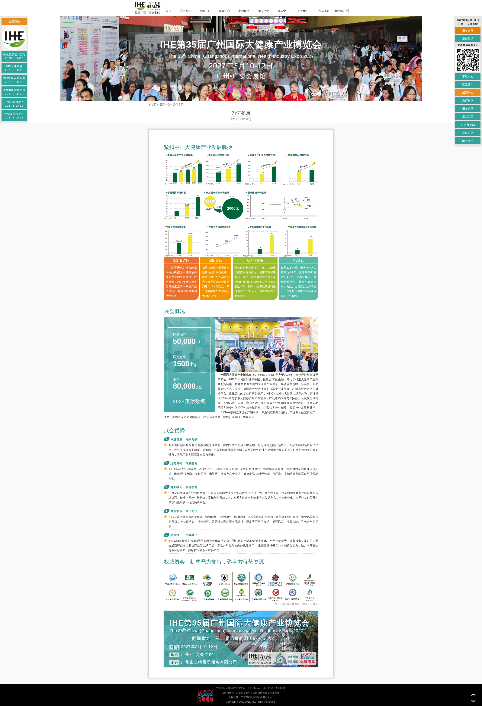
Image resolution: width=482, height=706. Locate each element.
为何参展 (178, 104)
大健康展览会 (260, 692)
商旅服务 (244, 10)
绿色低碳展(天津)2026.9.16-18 (14, 56)
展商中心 (204, 10)
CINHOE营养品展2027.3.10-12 (14, 92)
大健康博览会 (243, 692)
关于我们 (302, 10)
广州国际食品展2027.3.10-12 (14, 103)
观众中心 (224, 10)
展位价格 (468, 132)
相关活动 (263, 10)
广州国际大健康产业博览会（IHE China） (238, 688)
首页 (168, 10)
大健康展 (274, 692)
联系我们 (280, 688)
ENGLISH (323, 10)
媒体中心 (283, 10)
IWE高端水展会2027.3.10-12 (14, 115)
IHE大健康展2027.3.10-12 (14, 68)
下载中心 (468, 76)
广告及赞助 (468, 124)
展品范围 (468, 116)
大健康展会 (228, 692)
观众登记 (468, 38)
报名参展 (468, 30)
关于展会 (185, 10)
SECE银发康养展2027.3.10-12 (14, 80)
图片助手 (468, 140)
